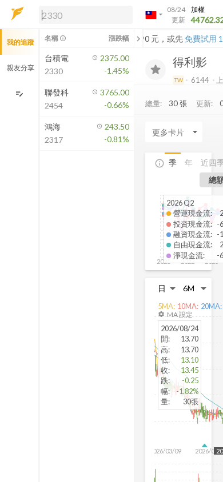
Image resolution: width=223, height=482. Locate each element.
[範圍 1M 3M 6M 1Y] (195, 288)
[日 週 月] (167, 288)
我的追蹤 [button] (20, 42)
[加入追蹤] (155, 69)
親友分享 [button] (20, 67)
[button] (83, 14)
